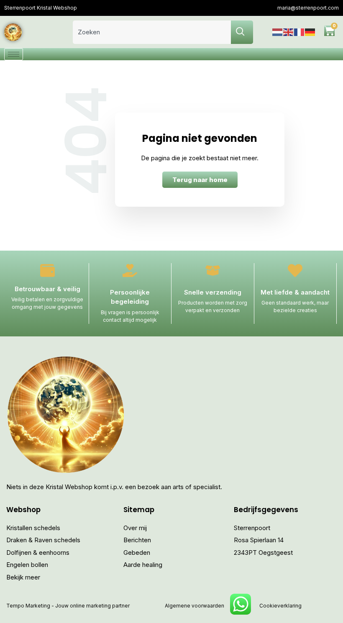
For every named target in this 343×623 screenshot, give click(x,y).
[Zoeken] (242, 32)
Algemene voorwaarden (194, 605)
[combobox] (152, 32)
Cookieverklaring (280, 605)
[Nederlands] (277, 32)
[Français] (299, 32)
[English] (288, 32)
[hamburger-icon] (13, 54)
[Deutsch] (310, 32)
